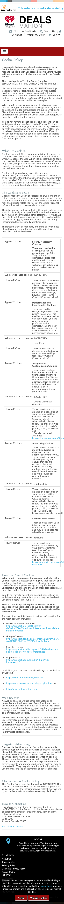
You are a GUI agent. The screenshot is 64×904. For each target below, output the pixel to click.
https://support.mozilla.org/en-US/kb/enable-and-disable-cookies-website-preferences (32, 650)
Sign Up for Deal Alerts (25, 31)
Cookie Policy (46, 886)
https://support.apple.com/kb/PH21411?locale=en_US (27, 661)
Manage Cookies (38, 897)
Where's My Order (35, 34)
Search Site (50, 31)
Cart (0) (56, 34)
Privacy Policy (9, 865)
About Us (6, 858)
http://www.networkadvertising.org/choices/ (29, 683)
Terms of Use (8, 862)
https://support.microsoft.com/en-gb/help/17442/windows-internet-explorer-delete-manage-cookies (33, 628)
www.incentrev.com (12, 825)
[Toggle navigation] (4, 51)
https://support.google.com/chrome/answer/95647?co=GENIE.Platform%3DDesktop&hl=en (33, 640)
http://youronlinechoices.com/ (22, 689)
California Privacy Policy (13, 868)
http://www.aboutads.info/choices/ (24, 677)
